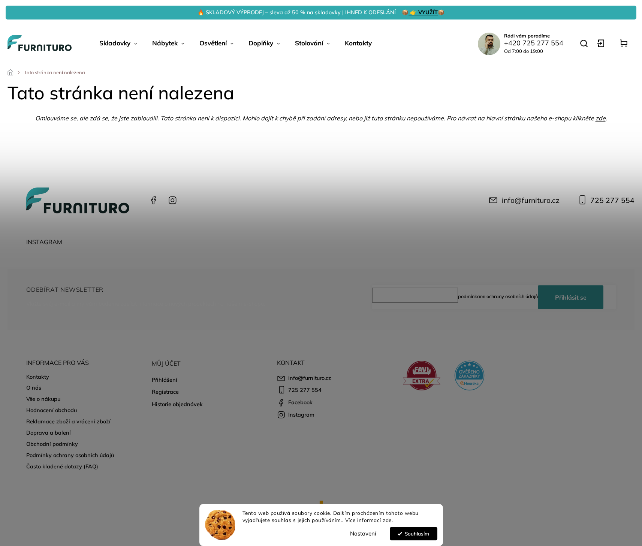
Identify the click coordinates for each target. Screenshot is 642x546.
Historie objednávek (177, 404)
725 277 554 (612, 200)
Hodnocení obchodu (51, 410)
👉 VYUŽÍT (423, 12)
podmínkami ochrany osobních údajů (498, 296)
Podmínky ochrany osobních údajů (70, 455)
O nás (33, 387)
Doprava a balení (48, 432)
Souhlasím (417, 533)
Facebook (153, 200)
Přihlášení (164, 379)
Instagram (172, 200)
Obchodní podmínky (52, 444)
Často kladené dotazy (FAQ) (62, 466)
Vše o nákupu (43, 399)
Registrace (165, 391)
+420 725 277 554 (533, 43)
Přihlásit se (571, 297)
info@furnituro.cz (531, 200)
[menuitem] (118, 43)
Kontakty (37, 377)
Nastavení (363, 533)
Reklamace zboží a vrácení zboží (68, 421)
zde (387, 520)
